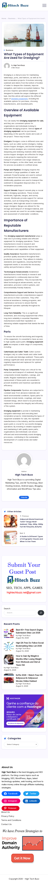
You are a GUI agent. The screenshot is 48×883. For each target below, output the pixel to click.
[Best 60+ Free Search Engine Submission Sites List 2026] (9, 633)
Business (11, 18)
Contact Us (6, 824)
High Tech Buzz (19, 65)
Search (7, 608)
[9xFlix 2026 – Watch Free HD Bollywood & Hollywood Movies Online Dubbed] (9, 679)
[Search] (41, 612)
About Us (5, 812)
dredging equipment (19, 99)
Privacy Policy (7, 816)
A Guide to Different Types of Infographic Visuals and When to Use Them (31, 539)
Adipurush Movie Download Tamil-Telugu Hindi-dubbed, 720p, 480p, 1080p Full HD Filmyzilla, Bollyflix (31, 523)
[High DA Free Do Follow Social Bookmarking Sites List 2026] (9, 646)
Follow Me (24, 497)
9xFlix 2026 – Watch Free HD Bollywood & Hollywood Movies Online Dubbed (29, 678)
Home (4, 18)
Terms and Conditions (11, 820)
